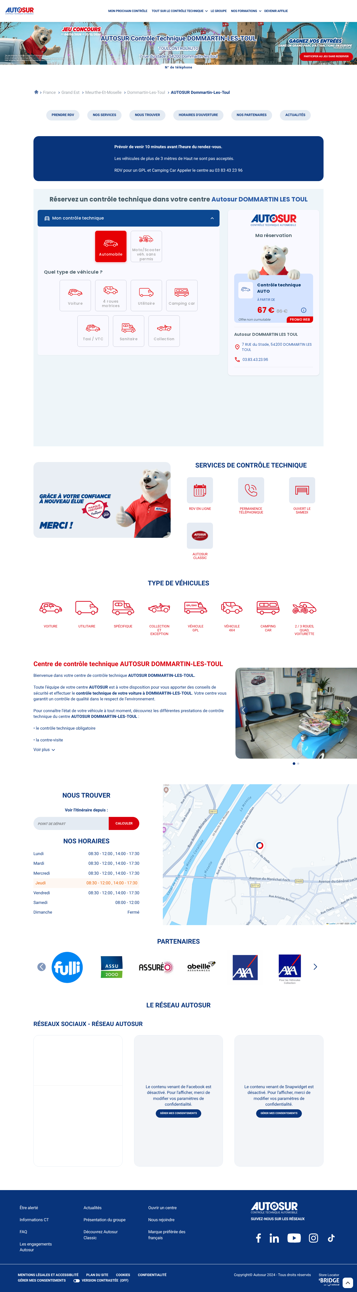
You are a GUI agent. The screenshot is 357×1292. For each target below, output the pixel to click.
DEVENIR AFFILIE (276, 11)
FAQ (23, 1231)
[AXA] (245, 967)
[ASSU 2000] (112, 967)
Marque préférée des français (166, 1234)
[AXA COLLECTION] (289, 967)
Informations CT (34, 1219)
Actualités (93, 1207)
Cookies (123, 1275)
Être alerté (29, 1207)
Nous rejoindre (161, 1219)
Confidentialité (152, 1275)
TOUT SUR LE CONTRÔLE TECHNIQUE (178, 11)
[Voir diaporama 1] (294, 763)
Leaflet (332, 923)
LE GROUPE (219, 11)
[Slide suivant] (349, 710)
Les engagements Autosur (36, 1247)
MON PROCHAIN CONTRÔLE (127, 11)
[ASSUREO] (156, 967)
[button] (259, 842)
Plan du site (97, 1275)
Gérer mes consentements (178, 1113)
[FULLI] (67, 967)
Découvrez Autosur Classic (101, 1234)
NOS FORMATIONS (244, 11)
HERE (353, 923)
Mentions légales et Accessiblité (48, 1275)
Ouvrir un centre (162, 1207)
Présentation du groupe (105, 1219)
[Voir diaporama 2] (298, 764)
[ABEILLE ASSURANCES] (200, 967)
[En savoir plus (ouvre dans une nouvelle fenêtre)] (102, 500)
